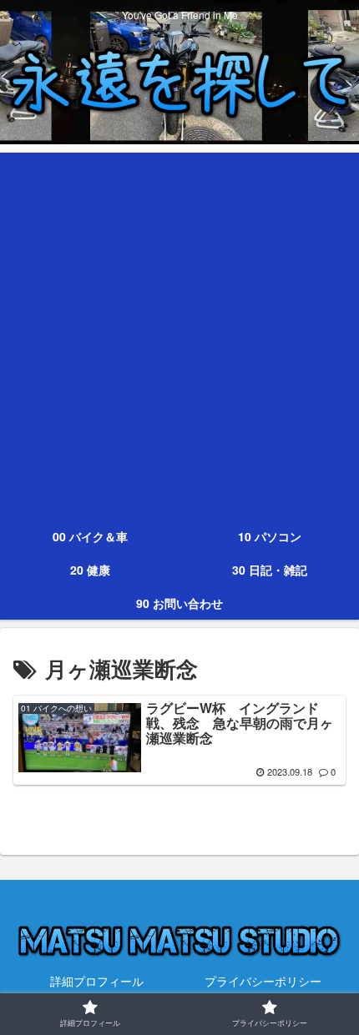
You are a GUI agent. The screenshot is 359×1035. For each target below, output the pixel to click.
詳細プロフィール (97, 980)
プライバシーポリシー (263, 980)
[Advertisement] (179, 332)
